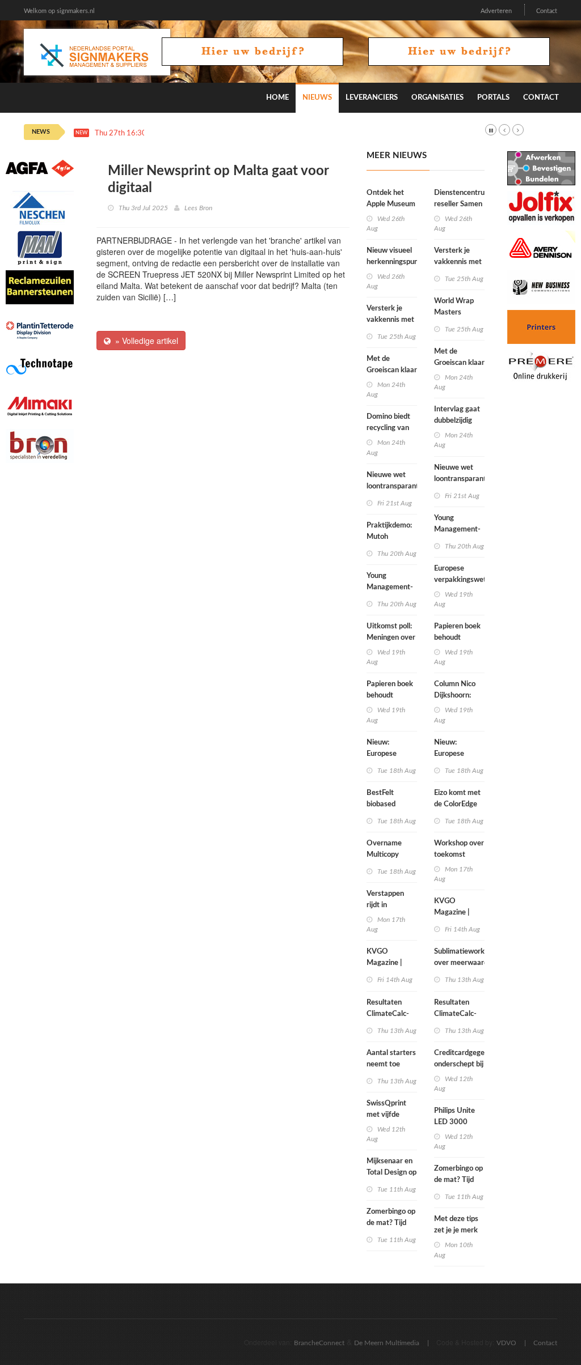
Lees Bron (198, 208)
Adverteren (496, 11)
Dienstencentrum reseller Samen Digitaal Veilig (462, 204)
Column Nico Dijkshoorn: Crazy (454, 696)
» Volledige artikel (144, 340)
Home (277, 97)
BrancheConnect (319, 1343)
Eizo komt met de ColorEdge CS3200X (457, 804)
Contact (546, 11)
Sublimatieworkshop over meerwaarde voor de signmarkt (467, 963)
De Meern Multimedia (386, 1343)
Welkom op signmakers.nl (59, 11)
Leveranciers (372, 97)
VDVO (506, 1343)
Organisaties (437, 97)
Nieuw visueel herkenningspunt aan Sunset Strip (394, 262)
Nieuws (317, 97)
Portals (493, 97)
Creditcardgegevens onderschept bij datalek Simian (467, 1064)
